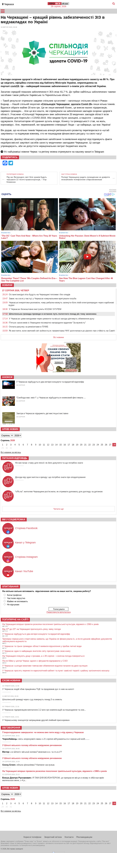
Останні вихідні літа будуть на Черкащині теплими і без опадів (39, 294)
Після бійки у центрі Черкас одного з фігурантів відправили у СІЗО (35, 661)
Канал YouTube (24, 571)
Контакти (69, 837)
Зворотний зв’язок (53, 837)
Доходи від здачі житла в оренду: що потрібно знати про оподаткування (50, 477)
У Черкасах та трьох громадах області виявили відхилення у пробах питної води (41, 646)
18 (73, 444)
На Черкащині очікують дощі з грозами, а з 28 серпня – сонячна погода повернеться (43, 656)
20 (81, 444)
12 (48, 444)
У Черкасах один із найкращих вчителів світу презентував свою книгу (36, 651)
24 (98, 444)
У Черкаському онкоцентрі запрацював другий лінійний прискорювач (36, 720)
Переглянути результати (59, 612)
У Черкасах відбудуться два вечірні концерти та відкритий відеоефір (50, 382)
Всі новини (58, 337)
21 (85, 444)
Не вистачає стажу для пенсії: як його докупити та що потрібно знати (49, 463)
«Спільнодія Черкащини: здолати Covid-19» (66, 104)
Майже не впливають (17, 601)
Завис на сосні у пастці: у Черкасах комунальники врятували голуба (42, 298)
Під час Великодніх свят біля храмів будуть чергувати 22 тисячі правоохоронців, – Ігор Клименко (27, 179)
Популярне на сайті (15, 619)
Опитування (10, 586)
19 (77, 444)
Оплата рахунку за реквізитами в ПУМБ (28, 326)
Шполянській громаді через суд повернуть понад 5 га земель (32, 699)
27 (110, 444)
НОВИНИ (7, 285)
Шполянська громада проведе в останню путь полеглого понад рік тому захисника (52, 314)
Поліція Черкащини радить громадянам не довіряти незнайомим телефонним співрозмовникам (85, 178)
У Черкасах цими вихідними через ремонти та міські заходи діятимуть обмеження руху (51, 318)
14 (56, 444)
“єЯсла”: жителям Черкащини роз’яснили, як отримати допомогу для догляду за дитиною (59, 491)
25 (102, 444)
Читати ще (58, 509)
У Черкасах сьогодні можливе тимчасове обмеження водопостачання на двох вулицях (45, 665)
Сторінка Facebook (26, 528)
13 (52, 444)
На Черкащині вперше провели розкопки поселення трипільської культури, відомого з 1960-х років (50, 624)
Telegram (99, 151)
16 (64, 444)
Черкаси (9, 4)
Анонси (7, 377)
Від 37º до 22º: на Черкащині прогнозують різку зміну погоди (31, 629)
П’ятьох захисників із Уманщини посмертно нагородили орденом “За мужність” (47, 322)
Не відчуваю (13, 604)
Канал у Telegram (25, 542)
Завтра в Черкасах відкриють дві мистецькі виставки (42, 413)
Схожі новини (11, 680)
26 (106, 444)
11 (44, 444)
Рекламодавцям (84, 837)
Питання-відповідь (14, 458)
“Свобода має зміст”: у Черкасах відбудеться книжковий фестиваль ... (51, 397)
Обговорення (11, 727)
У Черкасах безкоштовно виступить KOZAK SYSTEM (35, 309)
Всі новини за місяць (11, 452)
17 (69, 444)
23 (93, 444)
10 (40, 444)
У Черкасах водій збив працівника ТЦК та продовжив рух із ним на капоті (38, 689)
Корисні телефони (32, 837)
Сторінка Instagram (26, 556)
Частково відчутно (16, 598)
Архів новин (10, 429)
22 (89, 444)
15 (60, 444)
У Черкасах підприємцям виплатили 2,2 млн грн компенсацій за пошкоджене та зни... (44, 710)
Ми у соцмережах (13, 519)
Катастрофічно (14, 595)
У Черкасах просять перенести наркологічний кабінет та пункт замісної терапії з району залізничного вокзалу (55, 670)
